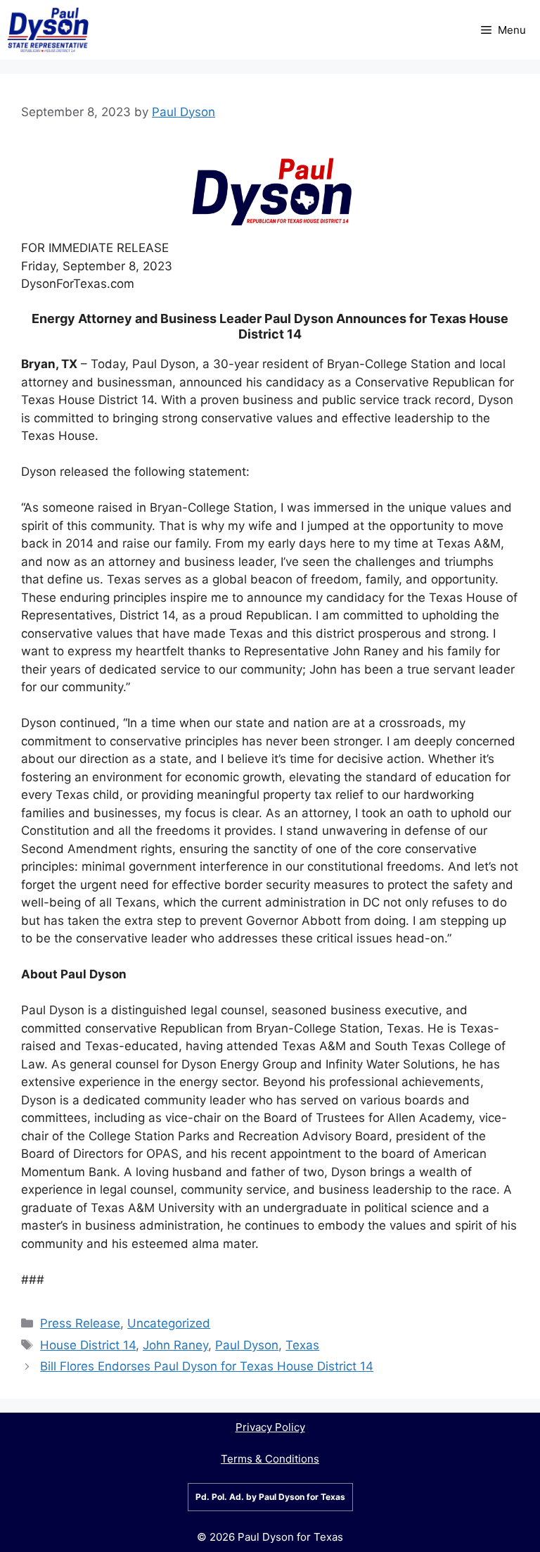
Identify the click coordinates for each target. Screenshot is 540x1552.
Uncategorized (168, 1323)
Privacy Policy (270, 1427)
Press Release (80, 1323)
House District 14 (88, 1345)
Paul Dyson (246, 1345)
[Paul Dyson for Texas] (48, 30)
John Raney (175, 1345)
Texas (302, 1345)
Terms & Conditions (270, 1458)
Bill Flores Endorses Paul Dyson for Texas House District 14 (206, 1366)
